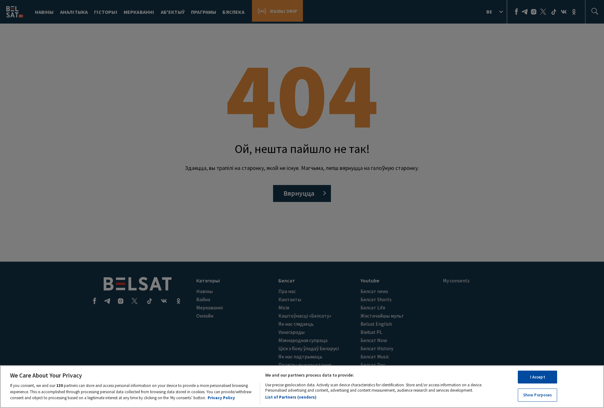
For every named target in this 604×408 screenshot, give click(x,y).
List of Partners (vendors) (290, 397)
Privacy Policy (221, 397)
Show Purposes (537, 395)
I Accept (537, 377)
